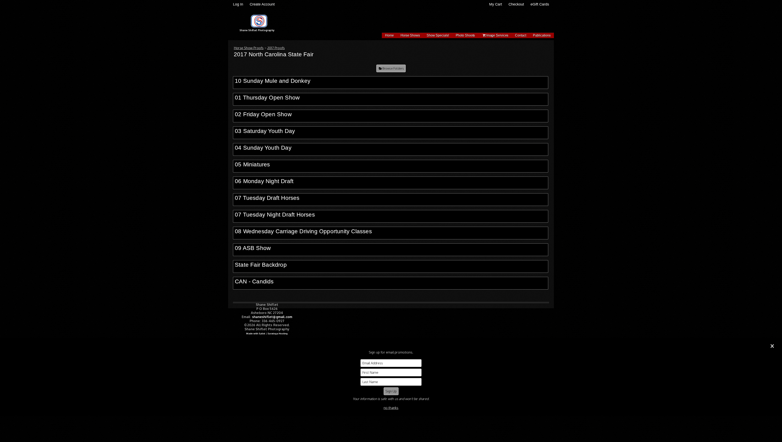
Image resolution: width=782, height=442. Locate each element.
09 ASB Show (253, 248)
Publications (542, 35)
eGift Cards (539, 4)
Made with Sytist (255, 333)
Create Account (262, 4)
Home (389, 35)
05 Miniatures (252, 164)
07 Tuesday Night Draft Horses (275, 214)
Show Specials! (438, 35)
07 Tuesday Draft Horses (267, 198)
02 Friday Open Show (263, 114)
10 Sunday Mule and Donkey (272, 81)
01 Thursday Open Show (267, 97)
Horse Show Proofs (249, 48)
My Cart (496, 4)
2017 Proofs (276, 48)
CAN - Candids (254, 281)
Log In (238, 4)
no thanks (391, 408)
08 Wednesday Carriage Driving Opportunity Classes (303, 231)
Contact (520, 35)
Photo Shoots (465, 35)
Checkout (516, 4)
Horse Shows (410, 35)
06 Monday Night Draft (264, 181)
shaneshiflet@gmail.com (272, 317)
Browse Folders (393, 68)
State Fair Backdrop (261, 265)
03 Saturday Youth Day (265, 131)
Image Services (497, 35)
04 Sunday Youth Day (263, 148)
